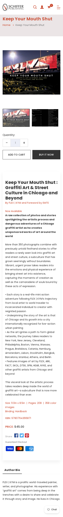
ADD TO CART (16, 154)
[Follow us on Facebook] (16, 435)
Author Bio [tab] (12, 470)
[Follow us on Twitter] (21, 435)
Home (6, 25)
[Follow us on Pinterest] (27, 435)
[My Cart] (49, 7)
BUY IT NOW (46, 154)
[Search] (35, 7)
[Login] (42, 7)
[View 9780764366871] (16, 118)
